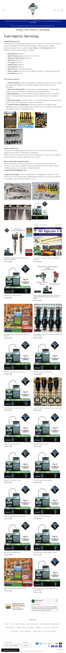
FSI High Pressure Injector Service (42, 480)
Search (7, 624)
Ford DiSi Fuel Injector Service (12, 552)
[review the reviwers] (56, 600)
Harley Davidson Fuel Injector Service (14, 408)
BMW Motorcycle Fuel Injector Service (14, 372)
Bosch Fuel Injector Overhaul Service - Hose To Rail (47, 408)
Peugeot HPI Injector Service (12, 444)
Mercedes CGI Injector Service (12, 480)
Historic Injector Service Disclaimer (50, 624)
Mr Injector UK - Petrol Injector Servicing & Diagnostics (21, 651)
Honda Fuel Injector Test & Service (42, 372)
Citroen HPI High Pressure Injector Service (45, 552)
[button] (3, 10)
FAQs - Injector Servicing (18, 624)
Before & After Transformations (25, 627)
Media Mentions (10, 627)
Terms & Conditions (25, 631)
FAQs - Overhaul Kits (32, 624)
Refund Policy (55, 627)
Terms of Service (37, 631)
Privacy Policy (14, 631)
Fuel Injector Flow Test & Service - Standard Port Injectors (46, 258)
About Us (46, 627)
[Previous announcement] (3, 22)
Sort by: (36, 225)
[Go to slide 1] (43, 613)
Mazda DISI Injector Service (40, 444)
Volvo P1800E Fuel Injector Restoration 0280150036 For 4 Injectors (47, 335)
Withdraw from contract (10, 650)
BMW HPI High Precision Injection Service (15, 588)
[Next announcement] (63, 22)
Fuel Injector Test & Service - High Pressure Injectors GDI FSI (45, 589)
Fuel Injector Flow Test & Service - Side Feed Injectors (16, 335)
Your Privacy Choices (50, 631)
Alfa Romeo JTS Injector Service (13, 295)
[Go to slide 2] (44, 613)
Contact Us (39, 627)
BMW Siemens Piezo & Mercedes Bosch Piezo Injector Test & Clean (16, 258)
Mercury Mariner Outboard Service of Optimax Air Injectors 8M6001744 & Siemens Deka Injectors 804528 (47, 297)
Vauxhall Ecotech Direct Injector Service (15, 516)
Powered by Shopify (39, 651)
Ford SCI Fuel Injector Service (41, 516)
